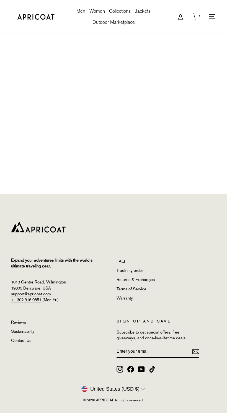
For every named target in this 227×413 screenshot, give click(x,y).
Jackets (143, 11)
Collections (120, 11)
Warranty (125, 298)
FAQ (121, 261)
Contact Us (21, 340)
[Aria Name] (195, 351)
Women (97, 11)
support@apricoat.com (31, 293)
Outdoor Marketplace (113, 22)
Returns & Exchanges (136, 279)
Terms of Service (131, 288)
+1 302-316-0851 (26, 299)
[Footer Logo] (60, 227)
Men (80, 11)
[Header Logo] (36, 16)
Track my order (130, 270)
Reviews (18, 322)
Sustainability (22, 331)
